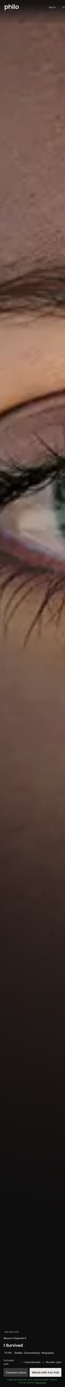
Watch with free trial (45, 1372)
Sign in (52, 7)
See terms (41, 1382)
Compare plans (16, 1372)
